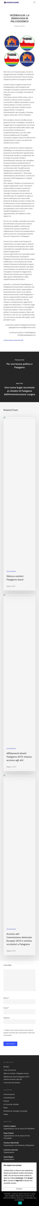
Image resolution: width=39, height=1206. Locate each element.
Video (6, 1114)
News (6, 1108)
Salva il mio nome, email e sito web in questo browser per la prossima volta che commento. (19, 1032)
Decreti (6, 1101)
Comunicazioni (11, 571)
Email (6, 1008)
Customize (19, 1189)
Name (6, 998)
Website (7, 1018)
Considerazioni (9, 1098)
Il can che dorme (10, 1070)
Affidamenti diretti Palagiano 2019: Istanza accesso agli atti (17, 1078)
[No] (37, 1199)
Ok (20, 1203)
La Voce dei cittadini (11, 1104)
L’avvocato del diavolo (12, 1083)
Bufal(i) (6, 1067)
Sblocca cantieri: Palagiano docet (16, 1073)
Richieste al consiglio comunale (15, 1111)
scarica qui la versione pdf (13, 340)
